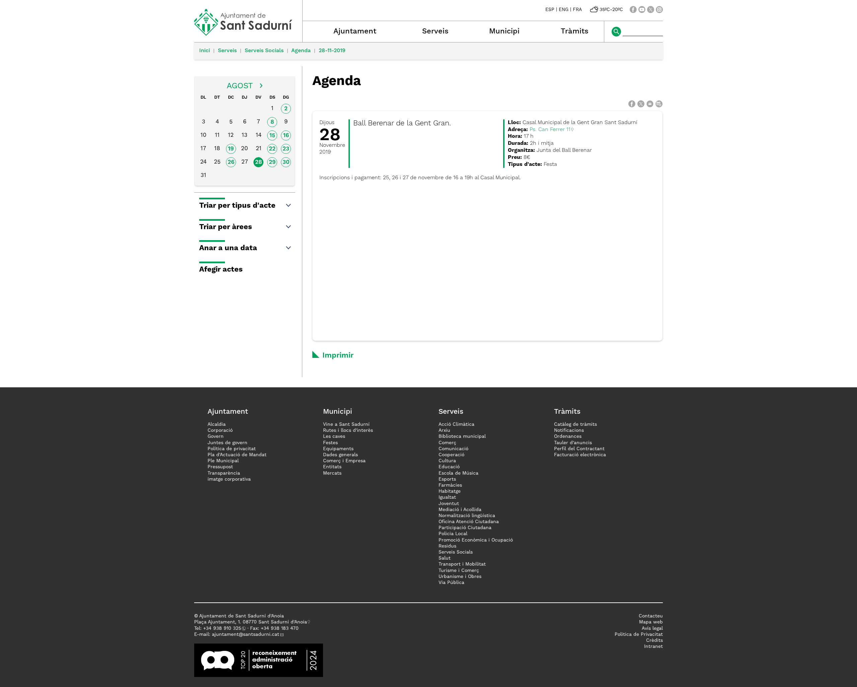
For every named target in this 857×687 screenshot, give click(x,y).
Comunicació (453, 449)
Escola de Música (458, 473)
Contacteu (651, 616)
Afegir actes (221, 269)
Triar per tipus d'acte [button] (237, 205)
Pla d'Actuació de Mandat (237, 455)
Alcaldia (217, 424)
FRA (577, 9)
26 (231, 162)
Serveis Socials (264, 51)
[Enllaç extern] (258, 660)
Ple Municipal (223, 461)
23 (286, 149)
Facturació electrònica (580, 455)
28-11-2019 (332, 51)
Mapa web (651, 622)
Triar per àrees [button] (225, 227)
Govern (216, 436)
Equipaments (338, 449)
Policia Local (453, 533)
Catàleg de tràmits (575, 424)
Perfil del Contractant (579, 449)
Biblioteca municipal (462, 436)
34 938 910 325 (223, 628)
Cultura (447, 461)
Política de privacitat (232, 449)
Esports (447, 479)
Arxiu (444, 430)
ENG (563, 9)
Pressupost (220, 467)
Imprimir (338, 355)
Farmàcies (450, 485)
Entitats (332, 467)
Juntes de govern (227, 442)
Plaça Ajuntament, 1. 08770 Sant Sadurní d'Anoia (250, 622)
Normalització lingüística (467, 515)
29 (272, 162)
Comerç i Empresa (344, 461)
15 (272, 135)
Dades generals (340, 455)
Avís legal (652, 628)
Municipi (504, 31)
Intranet (653, 646)
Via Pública (451, 582)
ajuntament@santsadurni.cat (245, 634)
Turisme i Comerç (459, 570)
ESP (549, 9)
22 (272, 149)
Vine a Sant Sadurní (346, 424)
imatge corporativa (229, 479)
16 (286, 135)
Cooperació (451, 455)
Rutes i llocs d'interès (348, 430)
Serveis (435, 31)
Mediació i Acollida (460, 509)
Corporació (220, 430)
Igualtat (447, 497)
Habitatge (450, 491)
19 (231, 149)
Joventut (449, 503)
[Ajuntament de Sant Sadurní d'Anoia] (248, 33)
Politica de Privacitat (639, 634)
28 (258, 162)
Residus (447, 546)
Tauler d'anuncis (573, 442)
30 (286, 162)
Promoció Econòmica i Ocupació (476, 540)
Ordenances (567, 436)
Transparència (224, 473)
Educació (449, 467)
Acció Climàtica (456, 424)
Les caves (334, 436)
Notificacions (569, 430)
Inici (204, 51)
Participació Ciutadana (465, 527)
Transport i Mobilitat (462, 564)
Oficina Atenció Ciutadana (469, 521)
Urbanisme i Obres (460, 576)
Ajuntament (354, 31)
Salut (445, 558)
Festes (330, 442)
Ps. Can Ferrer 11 (550, 129)
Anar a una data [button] (228, 248)
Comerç (447, 442)
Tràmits (575, 31)
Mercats (332, 473)
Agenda (301, 51)
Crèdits (654, 640)
